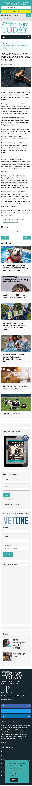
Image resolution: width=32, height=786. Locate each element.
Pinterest (17, 231)
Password (6, 486)
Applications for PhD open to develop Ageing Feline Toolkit (15, 296)
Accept (14, 779)
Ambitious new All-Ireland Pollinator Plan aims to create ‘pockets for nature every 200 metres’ (14, 326)
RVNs (3, 760)
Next (25, 237)
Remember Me (9, 499)
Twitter (4, 18)
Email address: (7, 545)
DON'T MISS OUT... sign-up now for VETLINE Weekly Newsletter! (16, 3)
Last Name (6, 536)
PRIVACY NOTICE (6, 700)
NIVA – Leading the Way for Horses (19, 644)
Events (3, 776)
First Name (6, 527)
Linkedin (7, 18)
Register (5, 504)
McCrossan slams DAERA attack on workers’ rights (16, 387)
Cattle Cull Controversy (12, 414)
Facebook (1, 18)
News (17, 64)
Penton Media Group (12, 683)
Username (6, 479)
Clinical (3, 768)
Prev (6, 237)
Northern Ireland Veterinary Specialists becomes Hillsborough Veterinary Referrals (13, 358)
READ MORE (4, 742)
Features (3, 756)
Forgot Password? (14, 504)
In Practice (4, 772)
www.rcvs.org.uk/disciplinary (11, 222)
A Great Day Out (19, 655)
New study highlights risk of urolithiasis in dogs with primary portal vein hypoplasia (15, 268)
